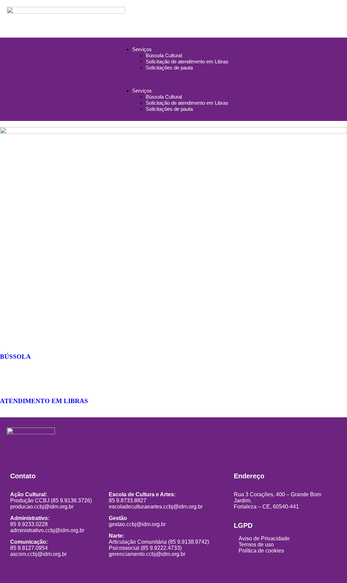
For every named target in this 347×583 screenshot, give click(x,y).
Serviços (142, 49)
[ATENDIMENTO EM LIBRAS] (8, 381)
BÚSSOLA (15, 356)
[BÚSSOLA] (8, 336)
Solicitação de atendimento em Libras (187, 61)
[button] (173, 79)
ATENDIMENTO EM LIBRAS (44, 400)
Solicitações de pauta (169, 67)
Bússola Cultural (164, 55)
